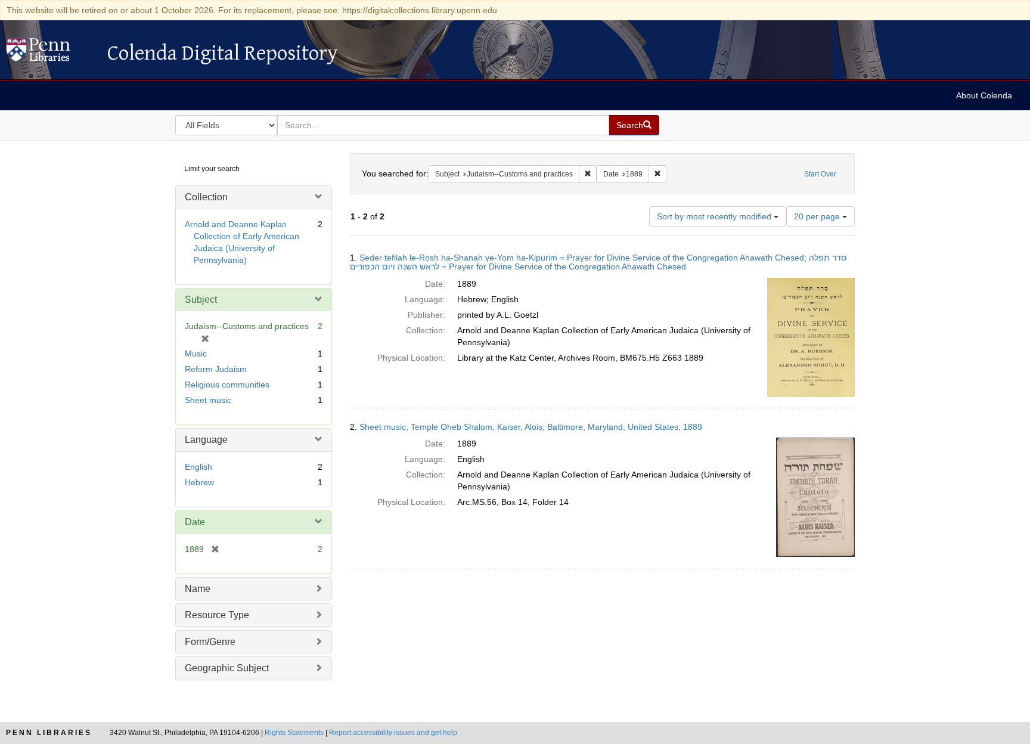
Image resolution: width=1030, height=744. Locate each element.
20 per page (818, 216)
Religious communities (227, 384)
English (198, 467)
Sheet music (208, 400)
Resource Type (217, 615)
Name (197, 589)
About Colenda (984, 95)
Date (195, 522)
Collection (206, 197)
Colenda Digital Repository (50, 53)
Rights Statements (294, 732)
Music (196, 353)
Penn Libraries (49, 732)
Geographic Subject (227, 668)
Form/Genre (210, 642)
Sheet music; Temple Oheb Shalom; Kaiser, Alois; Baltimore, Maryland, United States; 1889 (530, 427)
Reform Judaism (216, 369)
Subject (201, 299)
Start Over (820, 174)
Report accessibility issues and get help (393, 732)
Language (206, 440)
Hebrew (199, 482)
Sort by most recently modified (715, 216)
